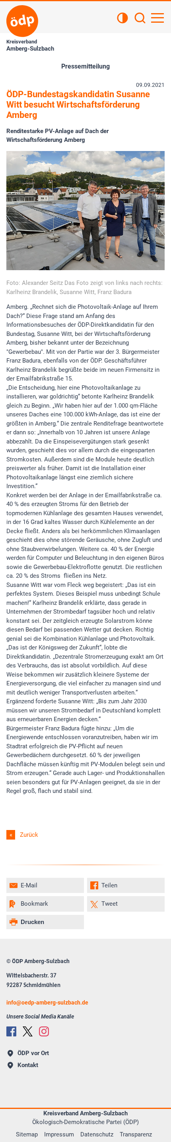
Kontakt (27, 1065)
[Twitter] (28, 1031)
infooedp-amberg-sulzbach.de (47, 1002)
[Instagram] (44, 1031)
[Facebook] (11, 1031)
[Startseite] (22, 21)
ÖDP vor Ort (33, 1053)
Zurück (29, 834)
